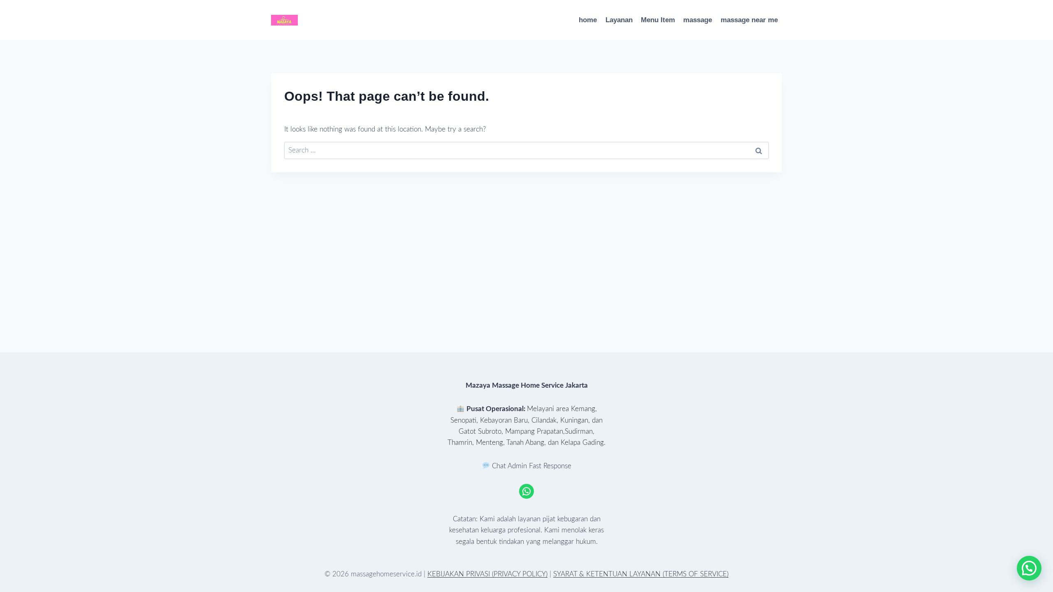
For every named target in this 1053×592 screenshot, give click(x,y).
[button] (1029, 568)
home (588, 20)
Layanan (619, 20)
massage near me (749, 20)
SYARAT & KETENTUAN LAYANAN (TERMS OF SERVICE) (640, 574)
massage (697, 20)
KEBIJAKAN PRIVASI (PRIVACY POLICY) (487, 574)
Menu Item (658, 20)
